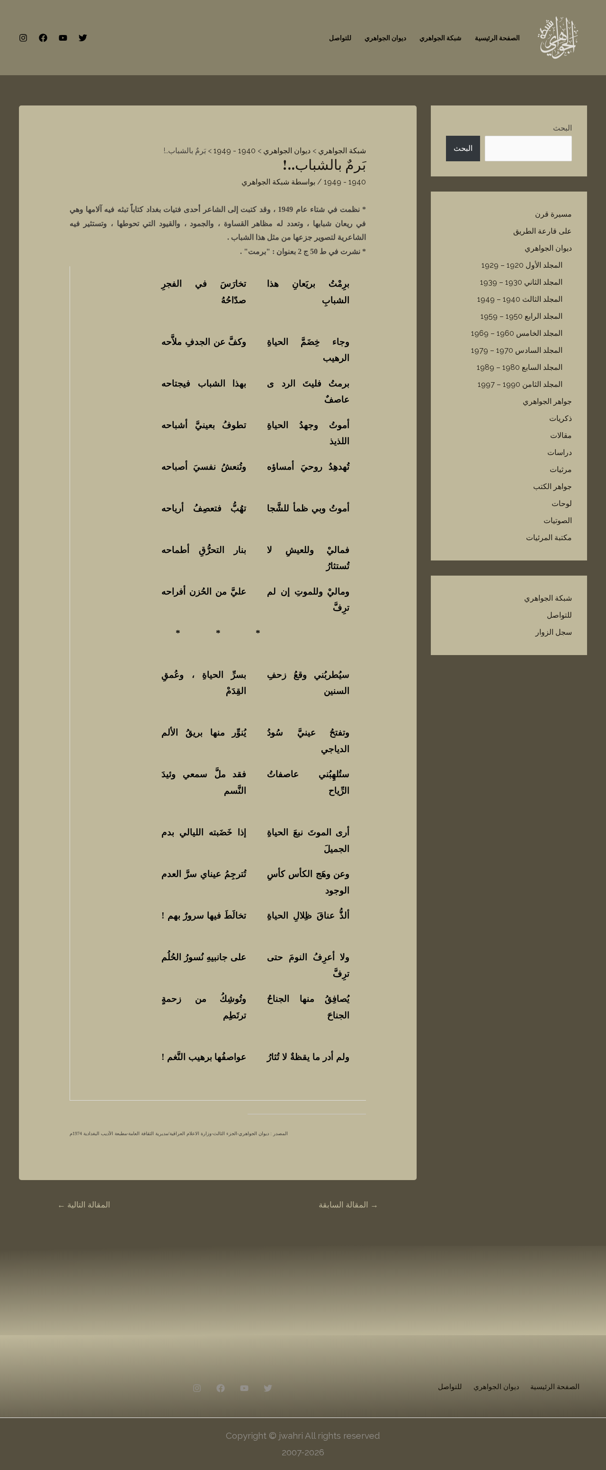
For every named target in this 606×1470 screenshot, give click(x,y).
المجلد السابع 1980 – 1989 (519, 367)
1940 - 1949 (345, 181)
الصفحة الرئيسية (497, 38)
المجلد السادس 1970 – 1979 (516, 350)
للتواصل (340, 38)
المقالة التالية (83, 1204)
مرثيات (561, 469)
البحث (562, 127)
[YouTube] (63, 38)
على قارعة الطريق (542, 231)
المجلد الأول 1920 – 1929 (521, 265)
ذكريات (560, 418)
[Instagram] (23, 38)
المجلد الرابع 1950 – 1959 (521, 316)
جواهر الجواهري (547, 401)
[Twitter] (83, 38)
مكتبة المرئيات (549, 537)
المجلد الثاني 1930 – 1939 (521, 282)
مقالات (561, 435)
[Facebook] (43, 38)
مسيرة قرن (553, 214)
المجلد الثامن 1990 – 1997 (520, 384)
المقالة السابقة (348, 1204)
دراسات (559, 452)
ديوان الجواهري (385, 38)
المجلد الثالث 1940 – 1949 (519, 299)
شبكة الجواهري (440, 38)
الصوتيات (558, 520)
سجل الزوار (553, 632)
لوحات (562, 503)
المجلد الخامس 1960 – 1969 (516, 333)
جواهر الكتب (552, 486)
